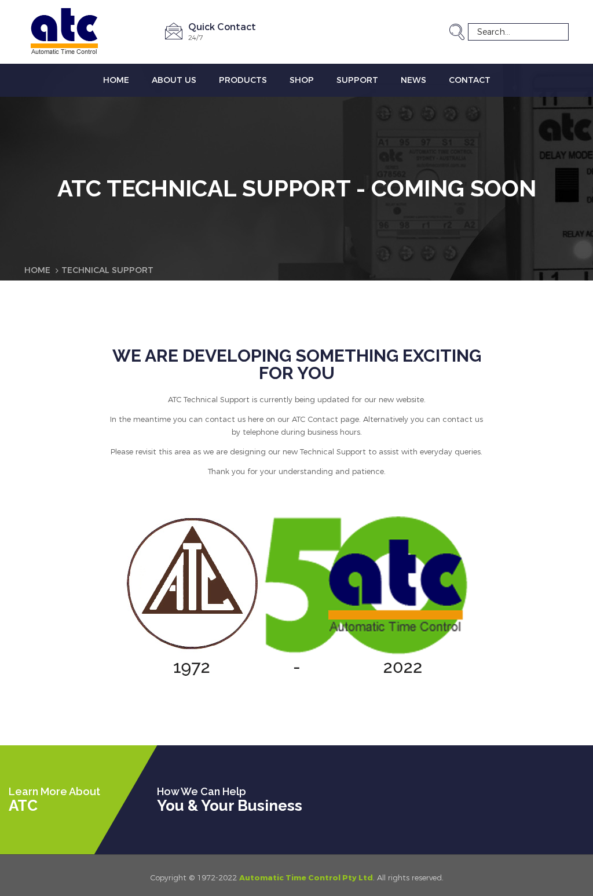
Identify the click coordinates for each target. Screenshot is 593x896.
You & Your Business (229, 805)
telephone (261, 432)
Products (243, 80)
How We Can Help (201, 791)
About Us (174, 80)
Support (357, 80)
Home (116, 80)
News (413, 80)
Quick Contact (222, 27)
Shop (302, 80)
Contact (469, 80)
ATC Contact (315, 419)
